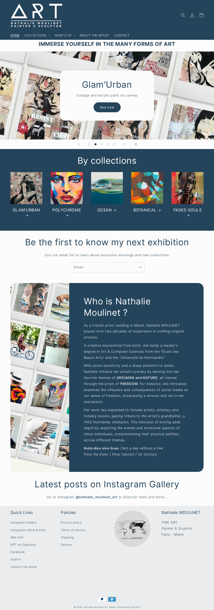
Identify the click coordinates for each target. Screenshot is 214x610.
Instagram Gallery (23, 522)
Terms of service (73, 530)
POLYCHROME (66, 210)
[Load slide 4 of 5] (108, 144)
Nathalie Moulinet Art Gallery (100, 607)
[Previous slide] (79, 144)
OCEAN (104, 210)
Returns (66, 544)
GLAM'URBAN (26, 210)
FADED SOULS (187, 210)
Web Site (17, 537)
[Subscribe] (139, 267)
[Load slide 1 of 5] (89, 144)
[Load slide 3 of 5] (102, 144)
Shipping (67, 537)
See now (107, 107)
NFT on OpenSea (23, 544)
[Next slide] (124, 144)
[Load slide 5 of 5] (114, 144)
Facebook (17, 552)
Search (15, 559)
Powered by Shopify (129, 607)
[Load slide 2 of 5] (95, 144)
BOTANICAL (145, 210)
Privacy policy (71, 522)
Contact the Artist (23, 567)
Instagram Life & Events (28, 530)
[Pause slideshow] (135, 144)
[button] (37, 35)
